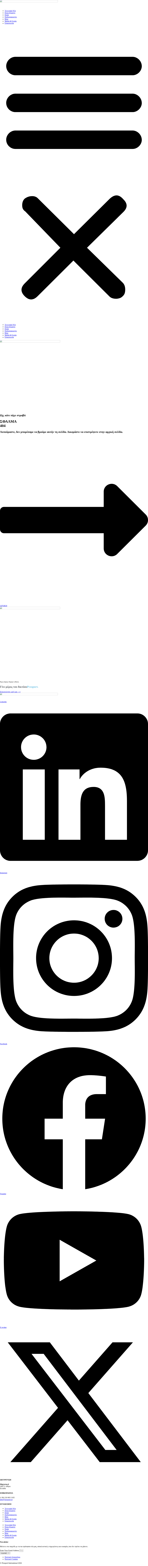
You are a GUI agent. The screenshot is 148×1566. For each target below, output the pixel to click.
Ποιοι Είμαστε (10, 13)
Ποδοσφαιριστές (11, 17)
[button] (74, 174)
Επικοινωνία (9, 23)
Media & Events (11, 21)
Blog (6, 19)
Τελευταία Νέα (10, 11)
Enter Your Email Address (9, 1550)
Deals (7, 15)
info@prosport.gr (6, 1500)
